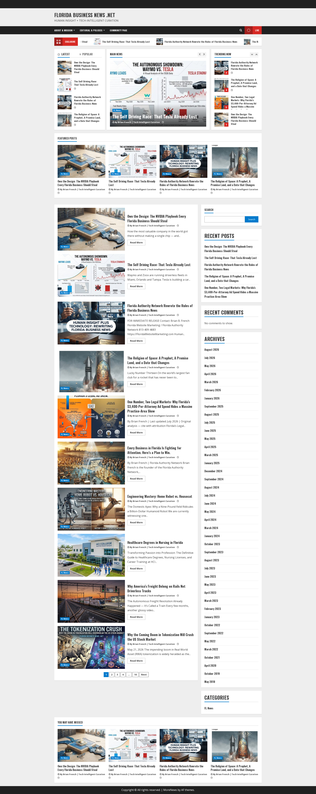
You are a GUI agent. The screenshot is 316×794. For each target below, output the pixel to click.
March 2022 (211, 649)
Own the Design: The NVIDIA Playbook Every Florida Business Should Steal (221, 102)
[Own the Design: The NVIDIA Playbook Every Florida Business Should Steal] (81, 161)
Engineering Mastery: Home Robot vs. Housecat (91, 509)
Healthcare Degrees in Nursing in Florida (91, 555)
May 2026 (209, 366)
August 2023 (211, 560)
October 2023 (212, 544)
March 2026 (211, 382)
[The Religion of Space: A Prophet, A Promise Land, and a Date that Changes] (234, 161)
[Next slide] (204, 54)
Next (144, 674)
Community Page (118, 30)
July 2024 (209, 495)
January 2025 (212, 463)
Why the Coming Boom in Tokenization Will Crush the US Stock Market (91, 647)
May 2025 (209, 439)
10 (135, 674)
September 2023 (213, 552)
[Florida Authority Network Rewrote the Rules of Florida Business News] (158, 94)
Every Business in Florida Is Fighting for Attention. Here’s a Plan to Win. (91, 463)
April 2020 (210, 666)
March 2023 (211, 601)
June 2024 (210, 504)
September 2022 (213, 633)
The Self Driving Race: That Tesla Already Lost (82, 41)
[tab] (69, 54)
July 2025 (209, 422)
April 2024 (210, 520)
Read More (137, 243)
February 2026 (212, 390)
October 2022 (212, 625)
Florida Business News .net (84, 15)
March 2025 (211, 455)
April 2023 (210, 593)
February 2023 (212, 609)
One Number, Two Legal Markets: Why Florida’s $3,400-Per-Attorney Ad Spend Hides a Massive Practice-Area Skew (221, 85)
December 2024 (213, 471)
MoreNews (170, 790)
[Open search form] (241, 30)
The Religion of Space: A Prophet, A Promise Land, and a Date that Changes (247, 41)
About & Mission (63, 30)
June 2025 (210, 431)
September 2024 (214, 479)
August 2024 (211, 487)
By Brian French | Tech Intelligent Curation (137, 122)
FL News (117, 104)
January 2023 (212, 617)
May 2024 (210, 512)
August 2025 (211, 414)
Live (257, 30)
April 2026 (210, 374)
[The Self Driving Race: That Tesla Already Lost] (132, 161)
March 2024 (211, 528)
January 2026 (212, 398)
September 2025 (213, 406)
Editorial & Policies (91, 30)
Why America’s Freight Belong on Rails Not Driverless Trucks (91, 601)
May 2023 (209, 585)
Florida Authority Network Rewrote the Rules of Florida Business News (156, 41)
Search (208, 210)
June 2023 (210, 576)
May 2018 (209, 682)
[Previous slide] (200, 54)
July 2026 (209, 358)
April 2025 (210, 447)
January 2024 (212, 536)
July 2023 (209, 568)
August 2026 (211, 350)
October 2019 (212, 674)
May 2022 (209, 641)
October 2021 (212, 657)
